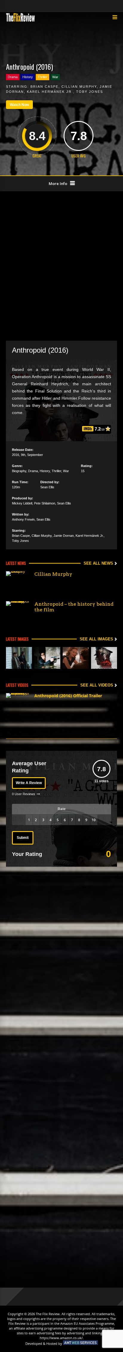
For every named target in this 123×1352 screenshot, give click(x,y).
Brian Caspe (44, 86)
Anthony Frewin (23, 519)
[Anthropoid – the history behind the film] (18, 613)
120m (16, 487)
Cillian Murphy (79, 86)
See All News (98, 563)
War (55, 77)
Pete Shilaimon (44, 503)
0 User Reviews (23, 794)
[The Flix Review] (20, 21)
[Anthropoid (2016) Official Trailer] (18, 705)
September (35, 455)
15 (82, 471)
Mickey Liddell (22, 503)
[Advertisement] (61, 265)
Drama (13, 77)
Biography (19, 471)
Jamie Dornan (63, 535)
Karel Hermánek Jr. (50, 91)
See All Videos (96, 685)
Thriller (42, 77)
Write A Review (29, 783)
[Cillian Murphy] (18, 583)
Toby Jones (89, 91)
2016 (15, 455)
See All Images (96, 639)
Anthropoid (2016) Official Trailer (68, 695)
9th (23, 455)
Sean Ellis (47, 487)
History (27, 77)
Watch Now (19, 105)
